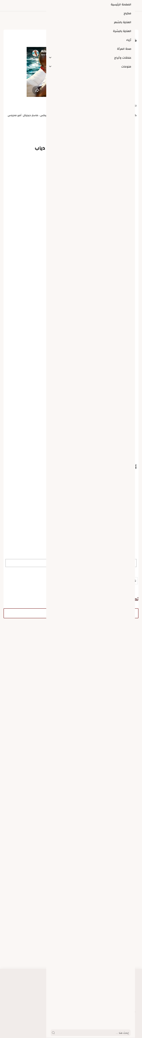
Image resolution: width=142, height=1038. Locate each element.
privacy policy (62, 1003)
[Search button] (53, 1032)
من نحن (66, 1011)
